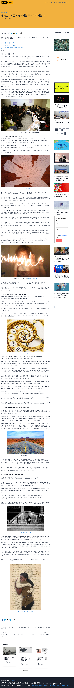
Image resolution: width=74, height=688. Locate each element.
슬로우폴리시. (56, 210)
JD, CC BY (25, 353)
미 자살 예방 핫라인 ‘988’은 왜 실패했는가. (61, 213)
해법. (54, 2)
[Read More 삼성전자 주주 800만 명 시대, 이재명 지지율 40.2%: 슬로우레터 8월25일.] (61, 251)
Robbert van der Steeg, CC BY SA (25, 611)
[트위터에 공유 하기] (11, 33)
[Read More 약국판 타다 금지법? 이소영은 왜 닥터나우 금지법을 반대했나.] (61, 187)
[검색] (66, 307)
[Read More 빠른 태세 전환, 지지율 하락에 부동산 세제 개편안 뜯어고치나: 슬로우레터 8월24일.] (61, 287)
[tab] (23, 670)
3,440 (62, 133)
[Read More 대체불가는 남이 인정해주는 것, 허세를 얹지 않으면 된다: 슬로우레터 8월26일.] (61, 169)
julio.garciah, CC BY (25, 188)
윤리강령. (58, 685)
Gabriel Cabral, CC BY (26, 532)
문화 (2, 12)
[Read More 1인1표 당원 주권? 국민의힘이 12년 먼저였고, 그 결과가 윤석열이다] (61, 269)
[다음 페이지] (46, 658)
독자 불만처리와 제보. (64, 685)
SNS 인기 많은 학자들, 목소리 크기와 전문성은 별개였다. (61, 107)
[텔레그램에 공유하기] (16, 33)
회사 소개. (13, 680)
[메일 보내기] (19, 33)
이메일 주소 (58, 223)
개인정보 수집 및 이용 (63, 235)
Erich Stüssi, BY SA (32, 278)
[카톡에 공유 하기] (14, 33)
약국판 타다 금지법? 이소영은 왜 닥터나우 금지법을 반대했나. (61, 196)
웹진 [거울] (45, 56)
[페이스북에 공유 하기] (9, 33)
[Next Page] (66, 133)
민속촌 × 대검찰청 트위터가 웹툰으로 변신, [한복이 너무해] (12, 634)
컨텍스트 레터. (59, 174)
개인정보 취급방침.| (51, 685)
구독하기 (59, 240)
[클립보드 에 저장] (21, 33)
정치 (55, 174)
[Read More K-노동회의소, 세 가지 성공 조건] (61, 115)
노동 (55, 120)
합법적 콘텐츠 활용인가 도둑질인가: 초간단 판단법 (25, 659)
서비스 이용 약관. (35, 685)
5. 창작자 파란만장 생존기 (6, 48)
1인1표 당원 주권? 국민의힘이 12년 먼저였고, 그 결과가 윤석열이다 (61, 277)
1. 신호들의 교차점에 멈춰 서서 (8, 42)
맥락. (62, 192)
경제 (60, 192)
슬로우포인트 (56, 104)
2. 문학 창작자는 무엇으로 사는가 (8, 44)
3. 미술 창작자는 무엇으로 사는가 (8, 45)
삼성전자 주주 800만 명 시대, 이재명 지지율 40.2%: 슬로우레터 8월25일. (61, 259)
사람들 (4, 12)
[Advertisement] (62, 73)
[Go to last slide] (5, 658)
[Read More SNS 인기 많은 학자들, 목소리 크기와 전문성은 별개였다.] (61, 99)
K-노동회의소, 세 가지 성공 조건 (61, 123)
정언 (2, 18)
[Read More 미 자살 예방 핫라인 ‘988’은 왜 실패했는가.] (61, 205)
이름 (57, 229)
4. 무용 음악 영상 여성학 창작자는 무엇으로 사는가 (12, 47)
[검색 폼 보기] (72, 2)
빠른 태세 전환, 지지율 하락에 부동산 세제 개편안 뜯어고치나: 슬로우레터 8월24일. (61, 295)
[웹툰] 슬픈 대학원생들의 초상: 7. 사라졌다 (42, 659)
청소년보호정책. (42, 685)
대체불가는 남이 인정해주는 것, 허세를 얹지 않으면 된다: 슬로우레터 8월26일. (61, 178)
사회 (6, 12)
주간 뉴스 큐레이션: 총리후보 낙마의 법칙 (41, 634)
